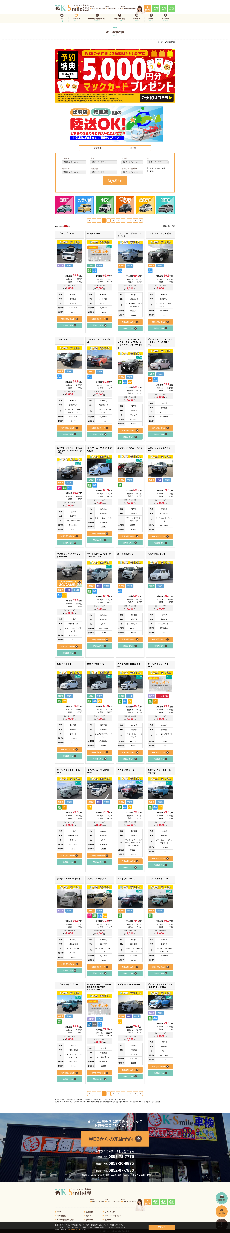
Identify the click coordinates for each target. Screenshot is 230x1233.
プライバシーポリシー (113, 1216)
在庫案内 (76, 20)
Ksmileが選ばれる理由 (97, 20)
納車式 (151, 20)
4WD (151, 171)
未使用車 (97, 148)
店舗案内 (136, 20)
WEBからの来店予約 (111, 1138)
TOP (59, 1212)
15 (130, 220)
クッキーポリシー (74, 1229)
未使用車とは (119, 20)
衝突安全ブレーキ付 (157, 168)
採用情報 (165, 20)
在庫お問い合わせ (68, 319)
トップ (62, 20)
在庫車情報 (61, 1216)
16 (135, 220)
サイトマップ (110, 1212)
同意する (161, 1227)
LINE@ (156, 8)
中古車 (133, 148)
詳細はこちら (68, 325)
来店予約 (147, 10)
